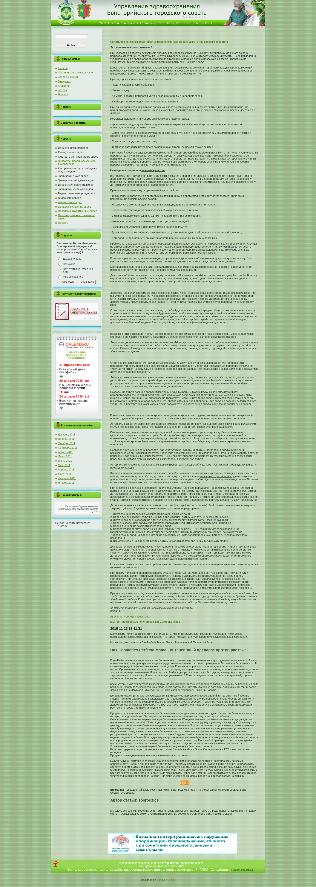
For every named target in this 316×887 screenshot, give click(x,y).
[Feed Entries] (55, 864)
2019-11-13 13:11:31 (126, 628)
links (172, 879)
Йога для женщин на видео (74, 206)
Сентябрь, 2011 (67, 447)
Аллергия (64, 85)
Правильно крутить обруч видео (77, 211)
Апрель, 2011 (66, 469)
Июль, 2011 (65, 456)
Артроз (62, 90)
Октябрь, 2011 (66, 443)
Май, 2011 (64, 465)
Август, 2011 (65, 452)
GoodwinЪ (163, 879)
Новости (63, 94)
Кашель (62, 68)
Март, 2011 (64, 474)
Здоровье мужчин (68, 77)
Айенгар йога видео (70, 202)
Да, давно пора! (72, 258)
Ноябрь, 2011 (66, 438)
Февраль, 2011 (67, 478)
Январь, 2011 (66, 482)
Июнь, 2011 (65, 460)
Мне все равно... (73, 276)
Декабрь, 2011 (66, 434)
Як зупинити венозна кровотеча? (130, 616)
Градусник (64, 81)
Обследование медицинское (75, 72)
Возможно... (70, 264)
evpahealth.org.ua (242, 870)
